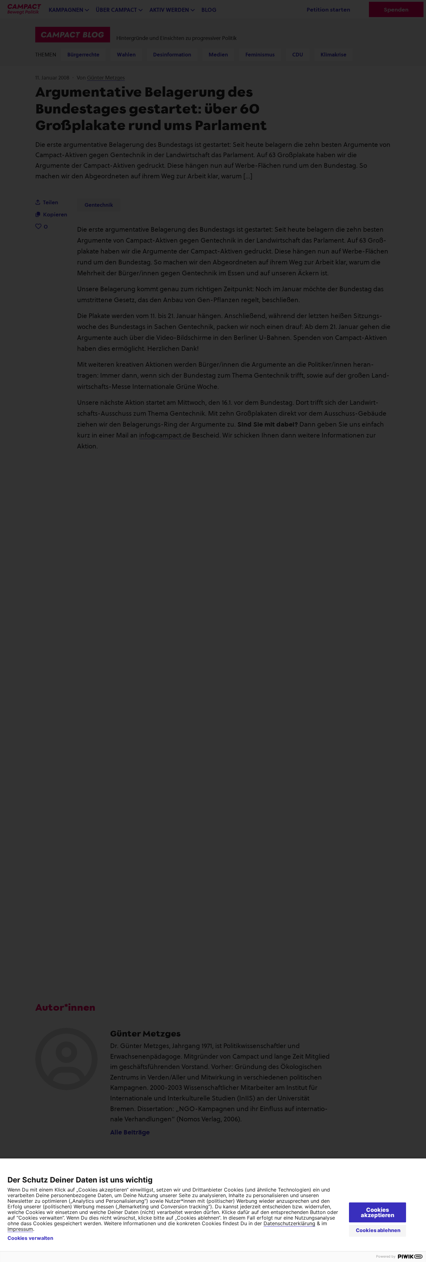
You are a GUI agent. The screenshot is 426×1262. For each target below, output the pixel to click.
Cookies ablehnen (378, 1230)
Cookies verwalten (30, 1237)
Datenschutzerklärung (289, 1223)
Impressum (20, 1229)
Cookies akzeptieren (377, 1212)
